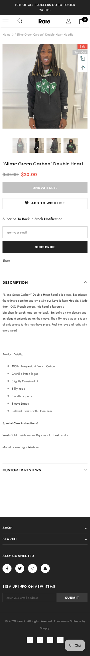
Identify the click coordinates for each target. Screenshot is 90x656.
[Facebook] (7, 568)
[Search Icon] (20, 21)
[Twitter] (19, 568)
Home (6, 34)
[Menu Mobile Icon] (5, 21)
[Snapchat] (45, 568)
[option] (45, 86)
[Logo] (44, 21)
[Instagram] (32, 568)
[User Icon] (68, 21)
